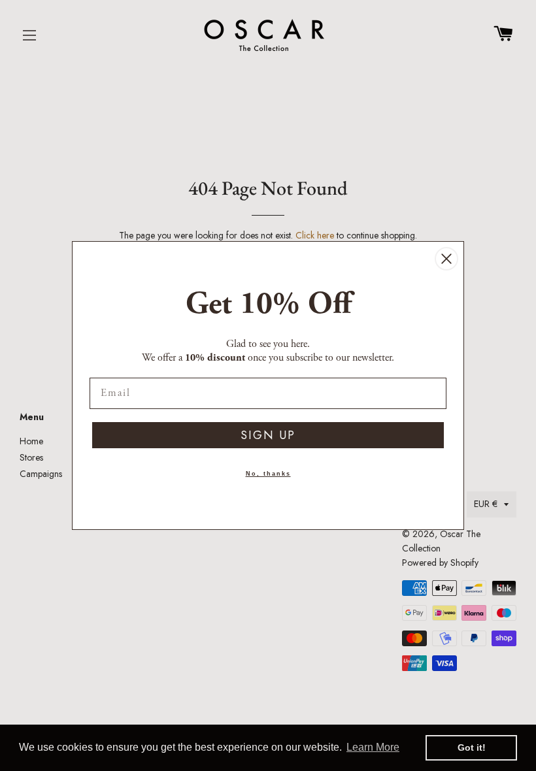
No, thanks (268, 473)
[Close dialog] (446, 259)
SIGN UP (268, 435)
